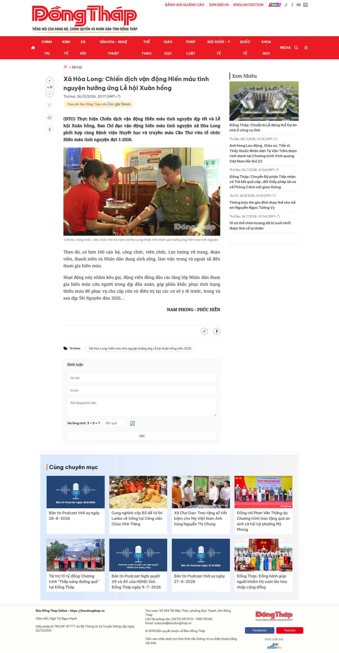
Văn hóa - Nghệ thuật (113, 48)
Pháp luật (191, 48)
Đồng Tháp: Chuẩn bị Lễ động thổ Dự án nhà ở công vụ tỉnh (263, 127)
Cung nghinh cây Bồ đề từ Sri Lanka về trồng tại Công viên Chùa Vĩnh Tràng (137, 518)
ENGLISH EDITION (248, 5)
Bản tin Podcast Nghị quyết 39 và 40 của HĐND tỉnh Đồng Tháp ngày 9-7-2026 (136, 581)
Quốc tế (245, 48)
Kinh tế (66, 48)
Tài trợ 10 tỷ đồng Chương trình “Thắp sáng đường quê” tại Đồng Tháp (74, 581)
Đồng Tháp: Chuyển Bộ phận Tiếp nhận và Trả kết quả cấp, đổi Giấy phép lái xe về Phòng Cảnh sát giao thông (262, 181)
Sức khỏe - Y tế (218, 48)
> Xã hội (75, 67)
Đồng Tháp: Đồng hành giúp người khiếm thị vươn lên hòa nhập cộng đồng (262, 581)
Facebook (260, 630)
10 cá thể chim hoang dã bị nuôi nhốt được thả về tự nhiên (260, 225)
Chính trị (47, 48)
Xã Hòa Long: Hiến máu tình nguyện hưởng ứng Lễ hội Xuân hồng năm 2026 (140, 348)
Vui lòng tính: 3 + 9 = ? (83, 423)
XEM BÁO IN (219, 5)
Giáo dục (168, 48)
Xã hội (83, 48)
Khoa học (266, 48)
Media (285, 48)
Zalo (305, 4)
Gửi (141, 436)
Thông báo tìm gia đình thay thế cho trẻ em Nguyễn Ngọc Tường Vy (262, 205)
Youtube (289, 630)
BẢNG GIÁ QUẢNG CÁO (184, 5)
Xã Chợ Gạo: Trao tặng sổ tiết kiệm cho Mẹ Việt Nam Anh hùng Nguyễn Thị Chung (200, 518)
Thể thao (147, 48)
